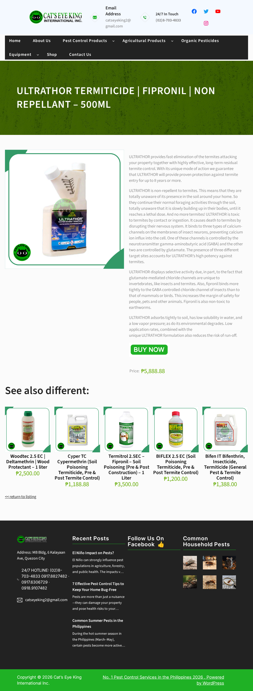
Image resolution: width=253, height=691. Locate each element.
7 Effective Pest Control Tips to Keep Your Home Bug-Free (98, 586)
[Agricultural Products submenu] (172, 40)
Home (15, 41)
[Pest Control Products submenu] (113, 40)
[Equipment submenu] (38, 54)
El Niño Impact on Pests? (93, 553)
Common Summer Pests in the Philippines (97, 623)
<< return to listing (20, 497)
